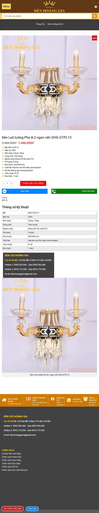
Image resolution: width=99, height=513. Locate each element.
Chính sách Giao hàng (11, 460)
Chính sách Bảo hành (11, 463)
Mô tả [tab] (4, 200)
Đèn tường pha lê (55, 24)
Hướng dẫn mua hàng (11, 453)
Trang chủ (40, 24)
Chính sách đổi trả (10, 466)
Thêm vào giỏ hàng (33, 183)
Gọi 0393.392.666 (12, 508)
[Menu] (6, 6)
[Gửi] (94, 15)
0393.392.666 (88, 191)
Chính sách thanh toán (11, 457)
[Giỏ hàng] (95, 6)
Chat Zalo (24, 191)
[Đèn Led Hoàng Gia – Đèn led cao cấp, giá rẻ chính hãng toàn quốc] (49, 6)
